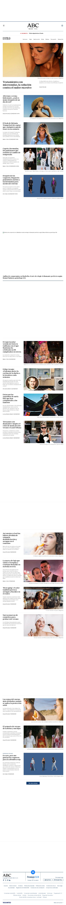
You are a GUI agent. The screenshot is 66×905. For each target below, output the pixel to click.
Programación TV (58, 893)
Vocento (6, 885)
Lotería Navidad (42, 893)
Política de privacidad (29, 885)
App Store (48, 880)
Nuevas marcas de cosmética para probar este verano (10, 617)
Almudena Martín (7, 388)
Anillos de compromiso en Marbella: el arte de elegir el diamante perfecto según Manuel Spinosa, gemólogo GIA (32, 277)
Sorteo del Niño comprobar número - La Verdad (30, 897)
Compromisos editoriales (52, 887)
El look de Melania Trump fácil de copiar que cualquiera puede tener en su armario (12, 126)
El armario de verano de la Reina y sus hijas (12, 727)
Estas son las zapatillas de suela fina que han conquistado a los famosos (10, 398)
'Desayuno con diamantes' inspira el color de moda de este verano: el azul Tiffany (12, 425)
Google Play (59, 880)
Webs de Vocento (58, 902)
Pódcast (45, 897)
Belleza (47, 39)
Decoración (53, 39)
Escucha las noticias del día (34, 895)
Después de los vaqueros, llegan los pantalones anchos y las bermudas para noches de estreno (11, 180)
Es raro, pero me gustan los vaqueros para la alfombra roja (12, 757)
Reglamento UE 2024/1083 (22, 887)
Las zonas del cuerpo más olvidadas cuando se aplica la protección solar (12, 702)
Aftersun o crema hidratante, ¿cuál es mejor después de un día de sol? (11, 99)
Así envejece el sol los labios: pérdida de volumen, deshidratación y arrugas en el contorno (11, 538)
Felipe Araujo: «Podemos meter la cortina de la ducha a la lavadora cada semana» (11, 373)
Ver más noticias (33, 783)
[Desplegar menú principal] (4, 26)
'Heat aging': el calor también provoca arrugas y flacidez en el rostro (11, 591)
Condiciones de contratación (37, 887)
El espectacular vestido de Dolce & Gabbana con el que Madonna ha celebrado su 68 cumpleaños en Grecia (12, 347)
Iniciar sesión (62, 26)
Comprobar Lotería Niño (9, 893)
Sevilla (35, 28)
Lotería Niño (20, 893)
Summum (25, 39)
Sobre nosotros (13, 885)
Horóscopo (49, 893)
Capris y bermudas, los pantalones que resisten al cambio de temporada (11, 151)
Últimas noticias (17, 895)
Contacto (20, 885)
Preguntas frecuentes (47, 895)
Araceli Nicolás (42, 87)
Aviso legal (59, 885)
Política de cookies (40, 885)
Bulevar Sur (60, 39)
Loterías (24, 895)
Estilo (6, 38)
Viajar (30, 39)
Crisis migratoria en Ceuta (36, 33)
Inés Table (5, 193)
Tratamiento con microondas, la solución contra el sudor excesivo (17, 84)
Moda (42, 39)
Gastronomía (36, 39)
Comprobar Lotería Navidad (30, 893)
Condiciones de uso (51, 885)
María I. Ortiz (6, 139)
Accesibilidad (11, 887)
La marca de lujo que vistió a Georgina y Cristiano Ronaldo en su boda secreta (11, 564)
